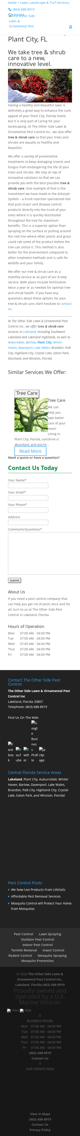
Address (14, 517)
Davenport (25, 347)
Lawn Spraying (50, 934)
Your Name (17, 480)
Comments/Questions (25, 529)
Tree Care (56, 400)
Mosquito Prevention (37, 961)
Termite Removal (24, 950)
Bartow (31, 342)
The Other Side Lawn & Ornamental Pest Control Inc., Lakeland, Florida (39, 979)
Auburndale (16, 342)
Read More (30, 451)
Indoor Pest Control (37, 945)
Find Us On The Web (23, 717)
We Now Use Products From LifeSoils (38, 889)
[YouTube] (19, 755)
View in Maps (40, 1114)
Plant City (44, 342)
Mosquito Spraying (52, 955)
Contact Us (40, 1058)
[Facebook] (11, 752)
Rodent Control (20, 955)
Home (12, 2)
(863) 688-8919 (36, 707)
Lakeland (29, 332)
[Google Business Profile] (34, 741)
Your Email (17, 492)
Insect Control (53, 950)
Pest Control (23, 934)
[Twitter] (27, 755)
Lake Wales (42, 347)
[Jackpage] (42, 755)
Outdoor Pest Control (37, 939)
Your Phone (17, 504)
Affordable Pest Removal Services (36, 896)
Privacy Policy (40, 1130)
